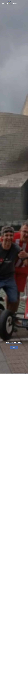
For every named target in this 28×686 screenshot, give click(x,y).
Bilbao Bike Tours (9, 4)
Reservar (14, 347)
